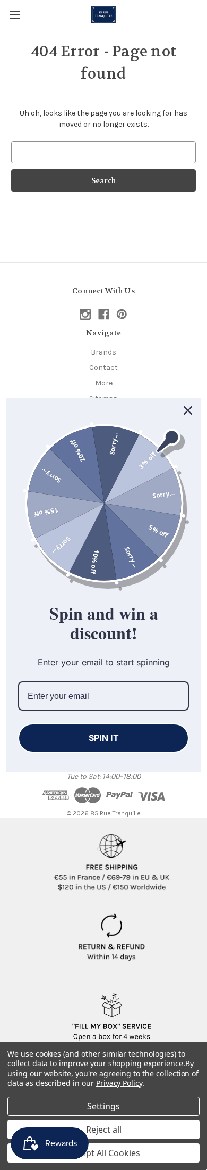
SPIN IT (104, 737)
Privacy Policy (119, 1083)
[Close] (188, 410)
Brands (103, 352)
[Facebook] (103, 314)
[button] (111, 858)
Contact (103, 367)
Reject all (104, 1129)
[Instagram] (85, 314)
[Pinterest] (121, 314)
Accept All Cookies (103, 1153)
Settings (103, 1106)
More (104, 383)
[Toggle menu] (14, 14)
